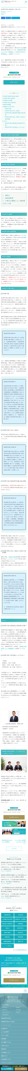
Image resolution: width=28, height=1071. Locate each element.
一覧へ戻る (14, 848)
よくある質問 (5, 1031)
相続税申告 (5, 1007)
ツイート (8, 17)
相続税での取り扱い (9, 106)
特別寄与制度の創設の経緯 (11, 96)
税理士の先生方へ (6, 1012)
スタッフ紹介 (5, 1035)
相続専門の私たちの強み (8, 1021)
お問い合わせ (14, 82)
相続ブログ (4, 1056)
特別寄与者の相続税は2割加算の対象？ (15, 124)
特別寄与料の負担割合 (9, 102)
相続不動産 (18, 1009)
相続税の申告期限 (14, 556)
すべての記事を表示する (20, 949)
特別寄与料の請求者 (9, 98)
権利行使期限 (7, 104)
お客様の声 (4, 1028)
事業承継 (18, 1012)
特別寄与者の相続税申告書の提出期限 (15, 114)
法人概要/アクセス (6, 1042)
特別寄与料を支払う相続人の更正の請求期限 (15, 118)
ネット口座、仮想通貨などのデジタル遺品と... (20, 842)
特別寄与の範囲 (7, 100)
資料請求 (3, 1049)
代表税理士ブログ (6, 1059)
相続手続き (5, 1009)
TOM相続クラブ (5, 1052)
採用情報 (3, 1038)
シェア (3, 17)
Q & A (5, 121)
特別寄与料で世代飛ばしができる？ (15, 127)
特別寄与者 (8, 108)
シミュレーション (6, 1025)
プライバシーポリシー (7, 1062)
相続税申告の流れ (6, 1018)
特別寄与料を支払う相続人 (12, 110)
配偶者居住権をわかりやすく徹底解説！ (7, 841)
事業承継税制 (5, 1014)
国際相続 (18, 1007)
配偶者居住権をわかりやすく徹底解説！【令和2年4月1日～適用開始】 (13, 52)
